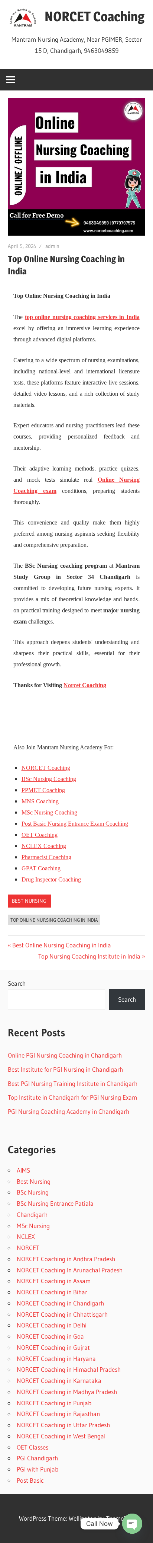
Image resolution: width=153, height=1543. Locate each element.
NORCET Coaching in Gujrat (53, 1347)
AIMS (23, 1170)
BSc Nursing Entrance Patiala (55, 1203)
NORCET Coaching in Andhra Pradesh (66, 1259)
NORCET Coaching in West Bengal (61, 1436)
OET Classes (32, 1447)
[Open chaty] (132, 1524)
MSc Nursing (33, 1226)
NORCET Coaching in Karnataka (59, 1380)
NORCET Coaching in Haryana (56, 1358)
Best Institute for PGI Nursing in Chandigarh (65, 1069)
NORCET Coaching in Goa (50, 1336)
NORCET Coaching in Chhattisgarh (62, 1314)
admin (52, 246)
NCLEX (26, 1236)
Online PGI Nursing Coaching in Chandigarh (65, 1055)
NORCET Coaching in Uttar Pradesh (63, 1425)
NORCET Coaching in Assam (54, 1281)
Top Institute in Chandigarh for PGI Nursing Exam (72, 1097)
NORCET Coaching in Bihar (52, 1292)
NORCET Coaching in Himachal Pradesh (69, 1369)
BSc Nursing (33, 1192)
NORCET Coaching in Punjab (54, 1403)
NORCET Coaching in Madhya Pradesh (67, 1392)
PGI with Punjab (37, 1469)
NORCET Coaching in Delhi (52, 1325)
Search (17, 983)
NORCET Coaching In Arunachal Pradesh (70, 1270)
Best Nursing (29, 901)
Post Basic (30, 1480)
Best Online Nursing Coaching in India (61, 945)
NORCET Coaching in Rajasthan (58, 1414)
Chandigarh (32, 1214)
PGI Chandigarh (37, 1458)
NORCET (28, 1248)
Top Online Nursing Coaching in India (54, 920)
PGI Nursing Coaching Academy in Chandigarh (68, 1111)
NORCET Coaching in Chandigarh (60, 1303)
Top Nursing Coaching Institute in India (89, 956)
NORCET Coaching (94, 16)
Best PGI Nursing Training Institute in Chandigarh (72, 1083)
